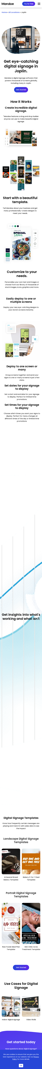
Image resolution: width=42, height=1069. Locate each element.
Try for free (28, 4)
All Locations (14, 12)
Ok (21, 1066)
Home (4, 12)
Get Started (21, 90)
